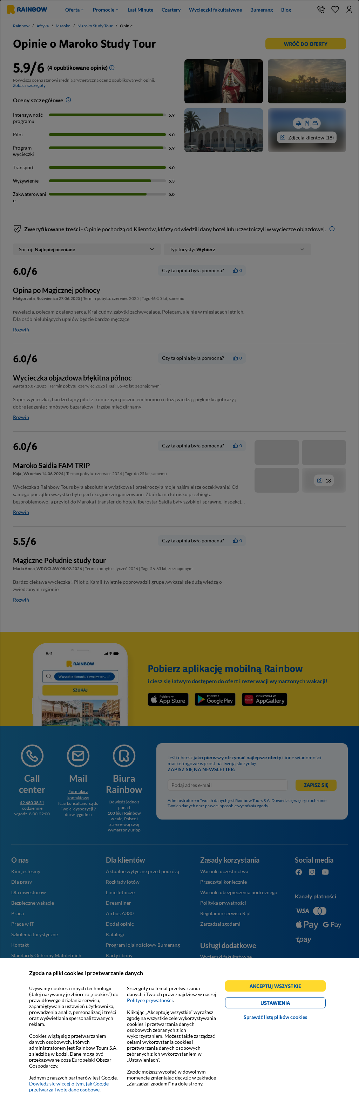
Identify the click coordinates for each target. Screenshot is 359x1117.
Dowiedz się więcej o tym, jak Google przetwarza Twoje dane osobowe (69, 1086)
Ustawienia (287, 1004)
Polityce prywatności (150, 1000)
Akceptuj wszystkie (278, 987)
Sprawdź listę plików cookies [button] (275, 1017)
